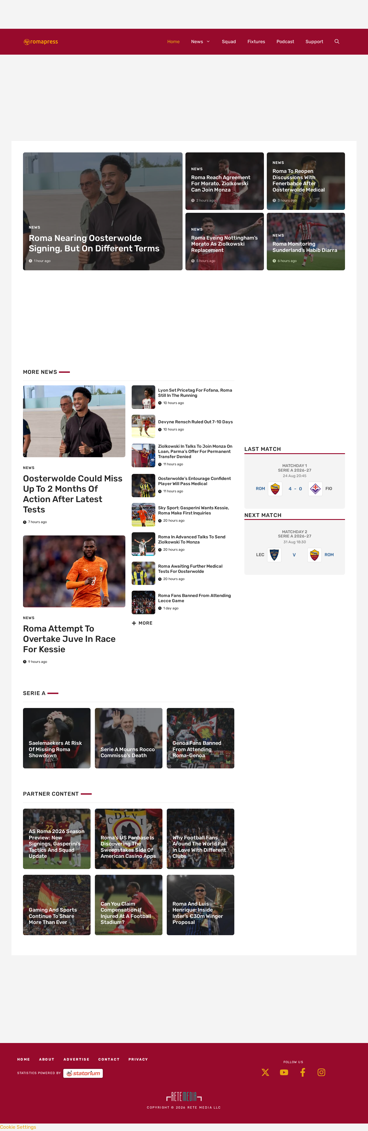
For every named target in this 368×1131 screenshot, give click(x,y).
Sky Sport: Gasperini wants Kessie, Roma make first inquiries (193, 510)
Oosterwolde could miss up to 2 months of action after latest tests (72, 494)
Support (314, 41)
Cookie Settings (18, 1127)
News (197, 41)
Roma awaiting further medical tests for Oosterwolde (190, 569)
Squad (229, 41)
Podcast (285, 41)
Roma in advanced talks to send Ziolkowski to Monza (191, 539)
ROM (260, 488)
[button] (337, 41)
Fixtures (256, 41)
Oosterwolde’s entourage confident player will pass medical (194, 481)
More (146, 623)
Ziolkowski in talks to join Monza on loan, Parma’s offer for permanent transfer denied (195, 451)
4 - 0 (295, 488)
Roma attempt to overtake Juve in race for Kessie (69, 639)
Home (173, 41)
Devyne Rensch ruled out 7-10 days (195, 421)
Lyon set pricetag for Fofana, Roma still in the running (195, 393)
